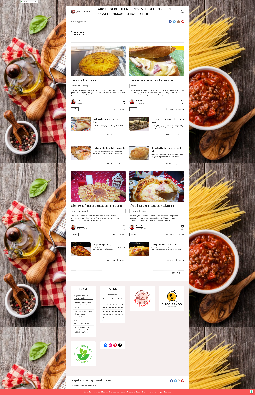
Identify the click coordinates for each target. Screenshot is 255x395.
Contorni (113, 9)
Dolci (152, 9)
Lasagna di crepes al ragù (102, 245)
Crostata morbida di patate (83, 80)
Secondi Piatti (140, 9)
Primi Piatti (125, 9)
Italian (25, 1)
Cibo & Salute (103, 14)
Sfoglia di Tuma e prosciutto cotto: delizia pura (151, 205)
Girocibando (118, 14)
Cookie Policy (88, 380)
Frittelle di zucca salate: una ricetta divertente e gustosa (83, 305)
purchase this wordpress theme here (160, 392)
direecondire (80, 100)
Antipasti (102, 9)
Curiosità (144, 14)
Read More (74, 109)
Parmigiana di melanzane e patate (164, 245)
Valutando (131, 14)
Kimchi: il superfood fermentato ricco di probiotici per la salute (82, 330)
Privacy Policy (76, 380)
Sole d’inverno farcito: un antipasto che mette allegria (96, 205)
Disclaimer (108, 380)
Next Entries (176, 273)
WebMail (98, 380)
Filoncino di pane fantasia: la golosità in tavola (151, 80)
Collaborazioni (164, 9)
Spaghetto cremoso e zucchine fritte (81, 297)
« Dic (104, 320)
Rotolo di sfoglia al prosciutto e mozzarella (109, 148)
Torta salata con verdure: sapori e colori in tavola (83, 322)
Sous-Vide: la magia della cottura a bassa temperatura (83, 314)
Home (72, 22)
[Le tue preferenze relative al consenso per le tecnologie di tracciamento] (251, 391)
